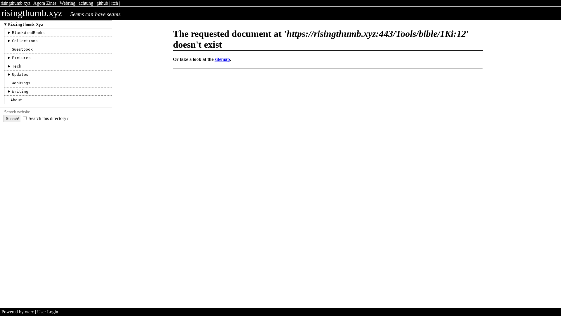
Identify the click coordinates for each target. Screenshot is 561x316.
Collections (25, 41)
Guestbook (22, 49)
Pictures (21, 58)
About (16, 100)
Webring (67, 3)
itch (114, 3)
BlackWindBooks (28, 32)
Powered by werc (17, 311)
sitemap (222, 59)
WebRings (21, 83)
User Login (47, 311)
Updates (20, 74)
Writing (20, 91)
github (102, 3)
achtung (86, 3)
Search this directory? (48, 118)
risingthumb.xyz (15, 3)
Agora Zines (44, 3)
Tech (16, 66)
